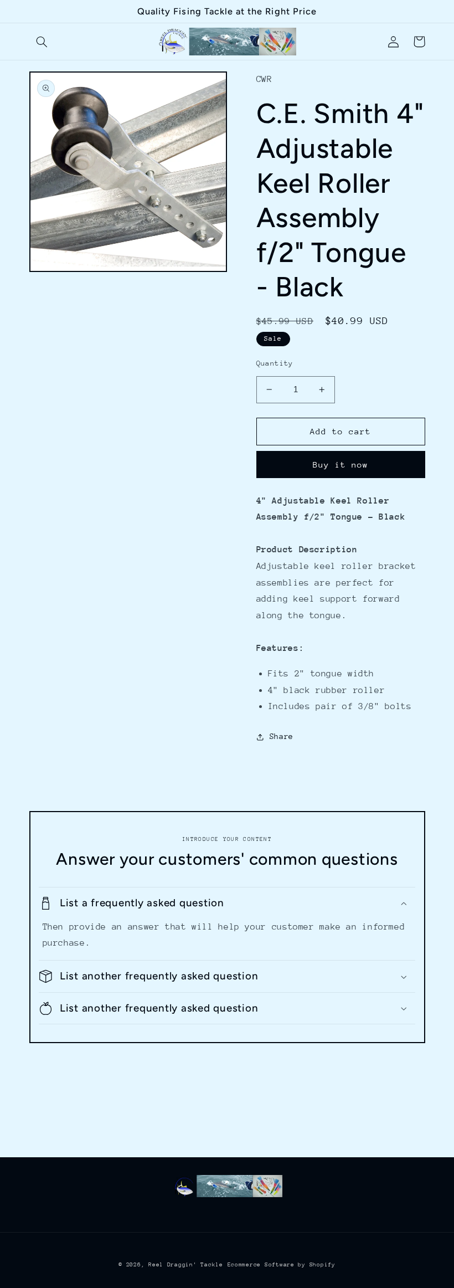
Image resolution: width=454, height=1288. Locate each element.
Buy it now (341, 464)
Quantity (274, 363)
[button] (42, 41)
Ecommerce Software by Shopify (282, 1264)
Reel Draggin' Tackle (185, 1264)
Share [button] (281, 736)
